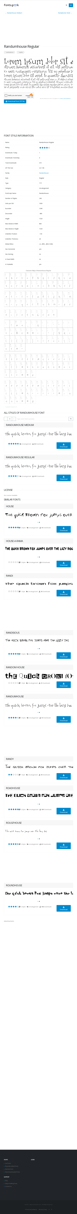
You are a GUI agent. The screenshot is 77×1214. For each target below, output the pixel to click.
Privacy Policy (43, 1209)
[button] (37, 522)
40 (9, 419)
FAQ (6, 1180)
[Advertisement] (38, 30)
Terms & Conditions (31, 1209)
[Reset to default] (71, 419)
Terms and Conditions (65, 98)
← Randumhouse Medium (13, 13)
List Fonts (8, 1163)
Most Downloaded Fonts (12, 1172)
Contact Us (8, 1186)
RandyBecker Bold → (65, 13)
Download (63, 447)
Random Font (9, 1169)
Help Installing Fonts (11, 1183)
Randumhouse (44, 173)
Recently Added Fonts (11, 1166)
